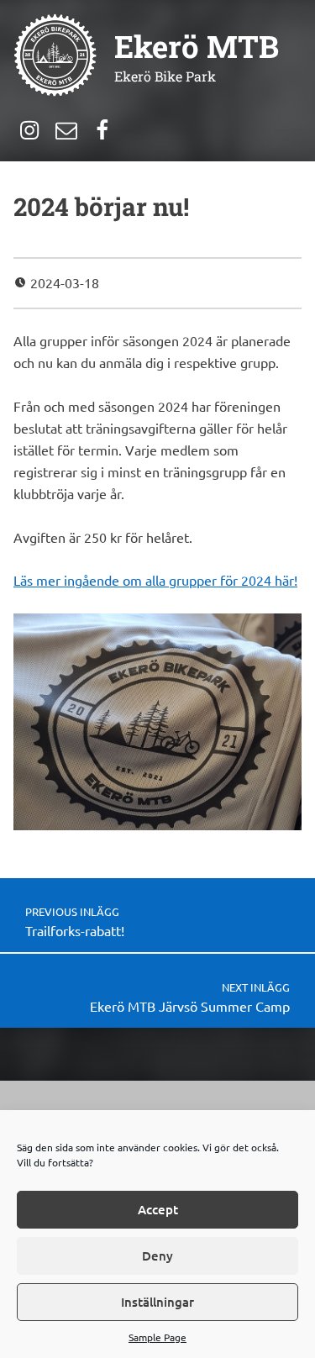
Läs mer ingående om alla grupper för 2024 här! (155, 579)
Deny (157, 1255)
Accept (158, 1209)
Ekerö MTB (196, 46)
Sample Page (157, 1337)
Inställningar (157, 1301)
